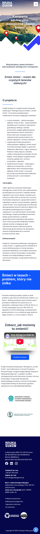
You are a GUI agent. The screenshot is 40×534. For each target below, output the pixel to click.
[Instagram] (16, 463)
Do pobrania (10, 507)
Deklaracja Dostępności (14, 501)
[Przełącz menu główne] (36, 4)
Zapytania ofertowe (12, 504)
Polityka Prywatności (12, 499)
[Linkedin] (11, 463)
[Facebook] (6, 463)
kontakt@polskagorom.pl (14, 478)
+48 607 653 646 (11, 473)
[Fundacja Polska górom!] (7, 4)
